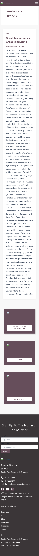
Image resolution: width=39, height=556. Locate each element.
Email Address (6, 443)
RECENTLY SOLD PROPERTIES (19, 327)
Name (3, 436)
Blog (7, 33)
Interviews (5, 522)
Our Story (5, 512)
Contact (4, 529)
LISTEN (19, 359)
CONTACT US (19, 399)
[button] (36, 3)
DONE (5, 451)
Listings (4, 515)
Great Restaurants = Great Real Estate (18, 40)
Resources (5, 526)
